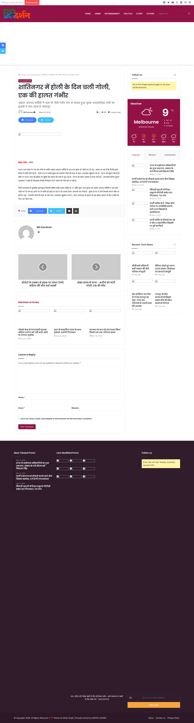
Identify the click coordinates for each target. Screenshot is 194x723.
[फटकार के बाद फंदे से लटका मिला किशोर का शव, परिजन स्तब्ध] (105, 318)
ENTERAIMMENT (112, 13)
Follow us (147, 452)
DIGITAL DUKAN (99, 718)
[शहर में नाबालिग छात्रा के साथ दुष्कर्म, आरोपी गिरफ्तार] (69, 318)
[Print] (76, 211)
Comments (170, 154)
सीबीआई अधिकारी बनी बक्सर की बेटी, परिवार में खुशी (141, 268)
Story (139, 13)
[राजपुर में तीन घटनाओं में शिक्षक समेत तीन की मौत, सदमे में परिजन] (165, 285)
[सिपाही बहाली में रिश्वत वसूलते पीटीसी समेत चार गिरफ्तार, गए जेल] (140, 193)
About (151, 718)
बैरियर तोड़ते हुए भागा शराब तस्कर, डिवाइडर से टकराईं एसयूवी (165, 268)
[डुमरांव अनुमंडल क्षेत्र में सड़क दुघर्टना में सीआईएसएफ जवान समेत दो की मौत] (76, 581)
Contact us (160, 718)
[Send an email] (34, 112)
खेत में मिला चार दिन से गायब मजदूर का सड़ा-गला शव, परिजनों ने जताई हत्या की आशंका (142, 300)
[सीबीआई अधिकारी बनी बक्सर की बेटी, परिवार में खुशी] (142, 257)
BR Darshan (28, 112)
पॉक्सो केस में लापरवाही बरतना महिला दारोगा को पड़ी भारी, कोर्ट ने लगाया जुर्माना (33, 332)
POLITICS (128, 13)
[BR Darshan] (17, 13)
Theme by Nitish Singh (64, 718)
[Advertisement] (97, 43)
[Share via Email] (69, 211)
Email (21, 408)
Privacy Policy (173, 718)
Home (88, 13)
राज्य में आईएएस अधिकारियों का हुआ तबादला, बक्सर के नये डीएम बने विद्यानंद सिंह (163, 168)
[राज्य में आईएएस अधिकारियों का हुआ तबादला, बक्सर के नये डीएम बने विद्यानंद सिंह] (140, 169)
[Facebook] (3, 45)
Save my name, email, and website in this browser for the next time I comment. (56, 418)
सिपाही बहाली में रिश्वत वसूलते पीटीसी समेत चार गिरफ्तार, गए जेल (161, 192)
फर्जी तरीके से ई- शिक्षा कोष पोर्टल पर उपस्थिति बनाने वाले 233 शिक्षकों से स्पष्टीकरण (162, 208)
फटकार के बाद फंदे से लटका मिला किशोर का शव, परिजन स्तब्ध (104, 331)
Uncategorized (33, 75)
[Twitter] (3, 51)
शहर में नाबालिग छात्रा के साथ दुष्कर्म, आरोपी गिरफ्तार (67, 331)
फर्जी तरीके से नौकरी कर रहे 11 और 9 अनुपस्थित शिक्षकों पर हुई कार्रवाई (162, 222)
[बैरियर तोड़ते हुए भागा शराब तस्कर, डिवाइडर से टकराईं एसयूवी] (165, 257)
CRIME (98, 13)
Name (21, 397)
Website (75, 408)
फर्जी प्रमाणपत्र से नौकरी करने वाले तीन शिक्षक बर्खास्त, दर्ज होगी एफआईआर (153, 180)
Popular (136, 154)
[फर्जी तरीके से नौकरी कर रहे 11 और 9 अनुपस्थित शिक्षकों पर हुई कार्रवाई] (140, 223)
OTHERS (150, 13)
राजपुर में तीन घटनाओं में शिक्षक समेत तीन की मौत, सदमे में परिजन (163, 299)
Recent (152, 154)
